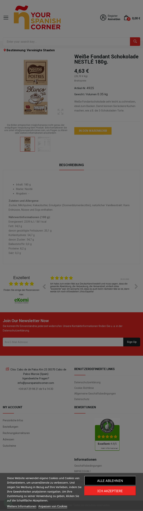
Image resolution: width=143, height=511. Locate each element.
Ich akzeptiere (110, 491)
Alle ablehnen (110, 480)
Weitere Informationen (21, 506)
